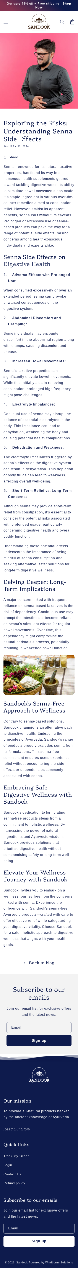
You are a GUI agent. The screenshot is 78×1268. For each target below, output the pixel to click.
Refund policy (14, 1183)
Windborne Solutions (59, 1262)
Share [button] (13, 157)
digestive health (37, 530)
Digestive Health (27, 264)
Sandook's (39, 908)
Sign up (39, 1040)
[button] (6, 22)
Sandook (11, 890)
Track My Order (16, 1156)
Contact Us (12, 1174)
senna (25, 506)
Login (7, 1165)
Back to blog (42, 963)
